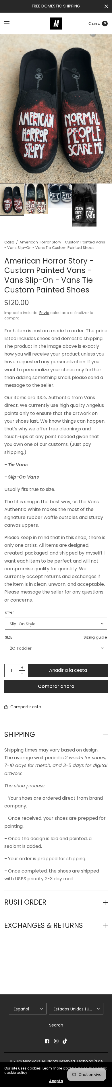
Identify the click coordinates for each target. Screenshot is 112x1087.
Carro (94, 23)
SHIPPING (19, 734)
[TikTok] (65, 1041)
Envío (44, 312)
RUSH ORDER (25, 902)
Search (56, 1025)
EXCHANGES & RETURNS (43, 925)
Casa (9, 242)
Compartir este (25, 707)
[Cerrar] (106, 6)
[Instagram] (56, 1041)
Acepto (56, 1081)
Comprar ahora (56, 686)
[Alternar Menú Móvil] (10, 23)
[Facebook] (46, 1041)
